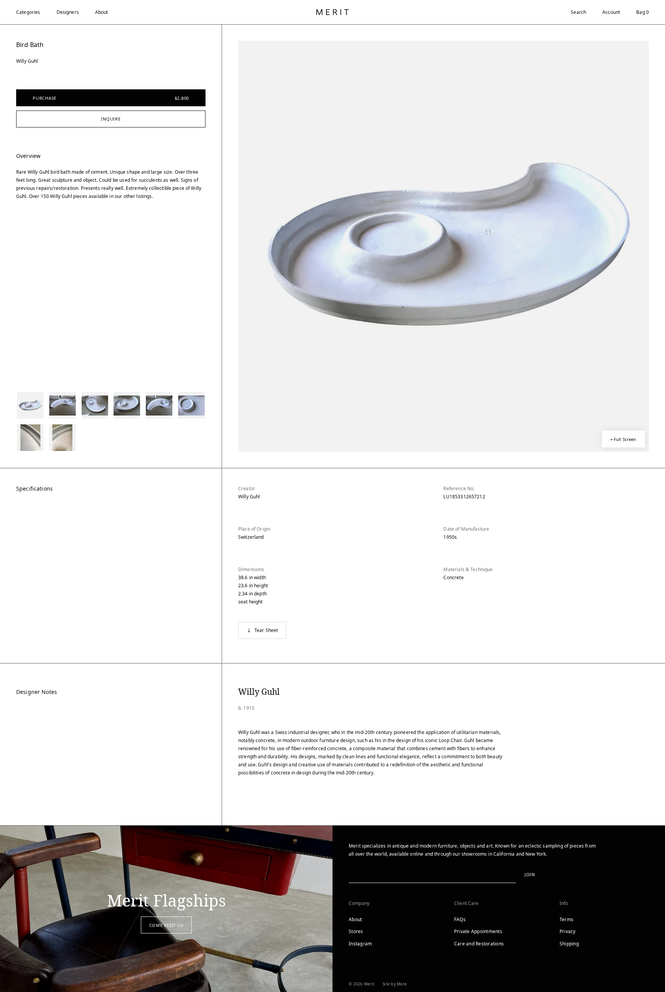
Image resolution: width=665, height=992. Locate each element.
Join (530, 874)
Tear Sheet (266, 630)
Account (611, 12)
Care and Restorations (479, 943)
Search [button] (578, 12)
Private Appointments (478, 931)
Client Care (466, 903)
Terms (566, 919)
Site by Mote (395, 984)
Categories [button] (28, 12)
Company (359, 903)
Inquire (110, 119)
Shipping (569, 943)
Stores (356, 931)
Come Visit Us (166, 925)
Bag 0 (642, 12)
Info (564, 903)
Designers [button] (68, 12)
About (101, 12)
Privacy (568, 931)
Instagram (360, 943)
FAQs (460, 919)
